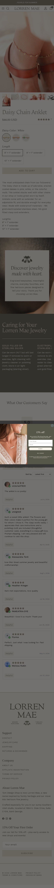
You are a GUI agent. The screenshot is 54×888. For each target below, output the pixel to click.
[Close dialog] (52, 426)
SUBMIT (40, 448)
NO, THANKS (40, 453)
